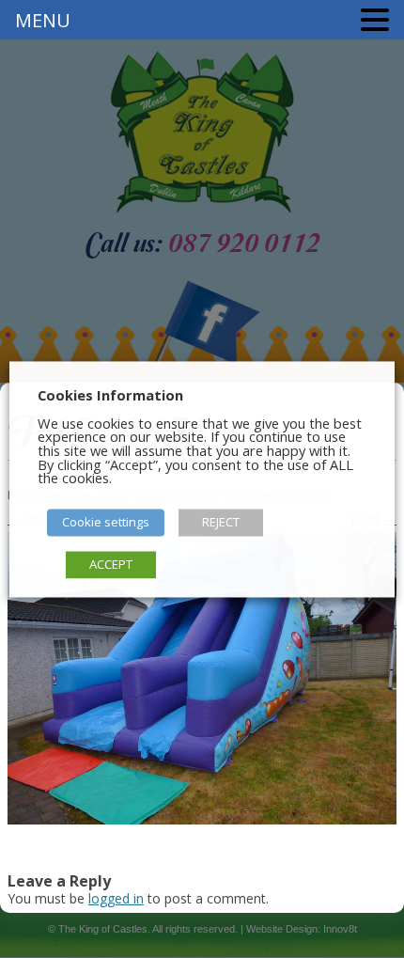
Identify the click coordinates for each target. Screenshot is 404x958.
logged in (116, 898)
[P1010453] (202, 678)
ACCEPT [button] (110, 564)
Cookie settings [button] (105, 521)
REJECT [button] (221, 521)
